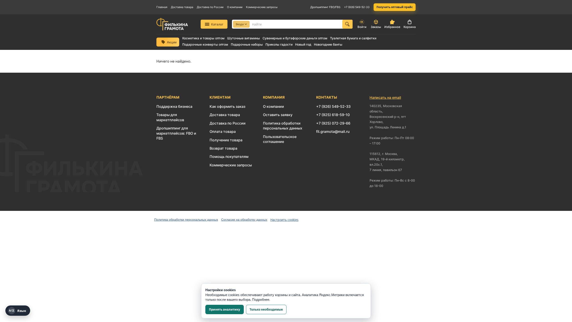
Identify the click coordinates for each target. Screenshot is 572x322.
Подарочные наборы (247, 44)
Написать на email (385, 97)
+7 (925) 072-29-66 (333, 123)
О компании (234, 7)
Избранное (392, 27)
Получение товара (226, 140)
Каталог (217, 24)
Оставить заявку (277, 114)
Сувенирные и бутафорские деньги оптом (295, 38)
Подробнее (260, 299)
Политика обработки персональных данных (186, 219)
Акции (172, 42)
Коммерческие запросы (262, 7)
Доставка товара (182, 7)
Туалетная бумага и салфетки (353, 38)
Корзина (410, 27)
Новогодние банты (328, 44)
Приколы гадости (278, 44)
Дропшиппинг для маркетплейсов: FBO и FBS (176, 133)
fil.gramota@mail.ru (333, 131)
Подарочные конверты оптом (205, 44)
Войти (362, 27)
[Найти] (347, 24)
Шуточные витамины (243, 38)
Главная (161, 7)
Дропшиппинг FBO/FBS (325, 7)
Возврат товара (223, 148)
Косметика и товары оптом (203, 38)
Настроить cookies (284, 220)
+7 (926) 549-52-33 (357, 7)
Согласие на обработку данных (244, 219)
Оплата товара (223, 131)
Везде (240, 24)
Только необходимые (266, 309)
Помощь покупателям (229, 156)
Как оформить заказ (227, 106)
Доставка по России (210, 7)
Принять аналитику (224, 309)
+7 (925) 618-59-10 (333, 114)
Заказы (376, 27)
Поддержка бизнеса (174, 106)
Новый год (303, 44)
